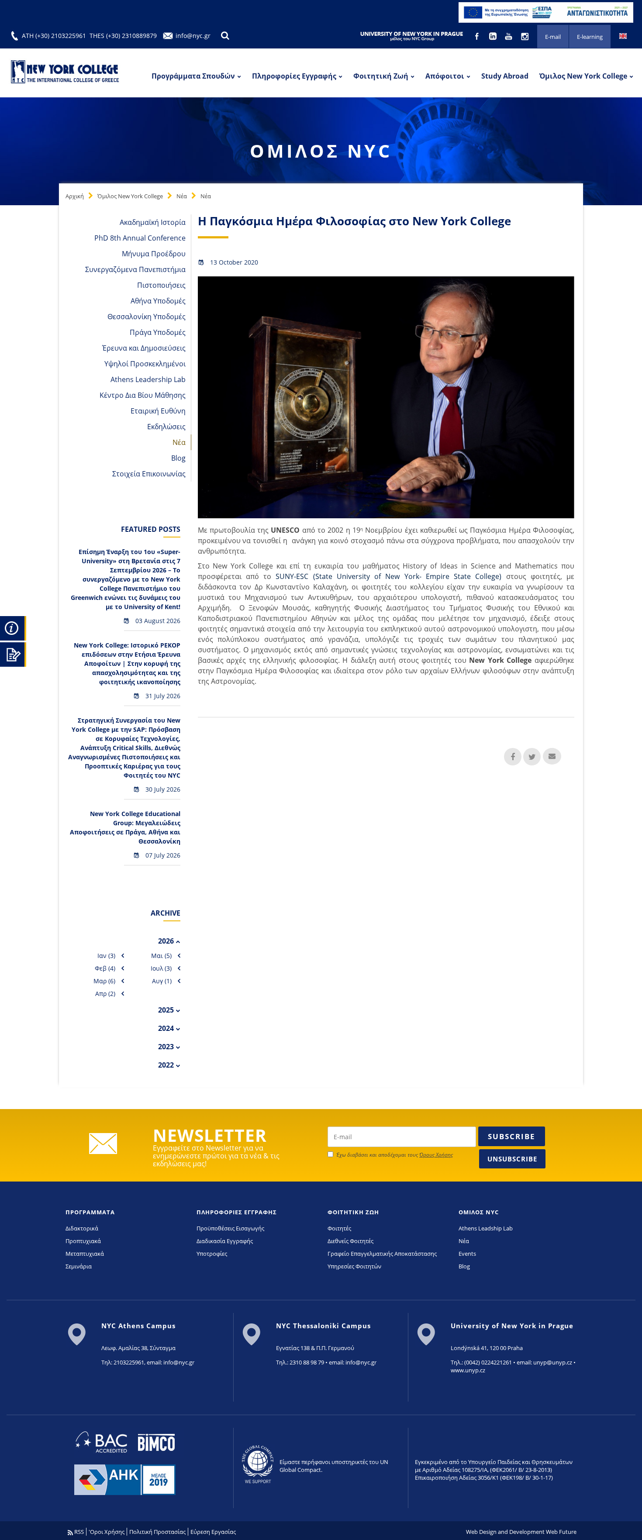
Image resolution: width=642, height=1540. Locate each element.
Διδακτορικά (82, 1228)
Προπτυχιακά (83, 1241)
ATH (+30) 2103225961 (54, 35)
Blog (178, 458)
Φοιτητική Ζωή (380, 76)
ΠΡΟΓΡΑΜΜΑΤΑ (90, 1212)
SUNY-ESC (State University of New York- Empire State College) (391, 576)
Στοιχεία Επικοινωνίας (149, 474)
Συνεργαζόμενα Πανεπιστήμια (135, 269)
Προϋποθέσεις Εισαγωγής (230, 1228)
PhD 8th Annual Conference (140, 238)
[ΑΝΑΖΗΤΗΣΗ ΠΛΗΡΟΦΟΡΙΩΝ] (13, 627)
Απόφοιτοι (444, 76)
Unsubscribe (512, 1158)
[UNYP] (411, 35)
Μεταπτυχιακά (85, 1253)
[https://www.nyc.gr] (65, 72)
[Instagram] (525, 35)
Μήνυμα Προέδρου (154, 253)
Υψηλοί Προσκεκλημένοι (145, 364)
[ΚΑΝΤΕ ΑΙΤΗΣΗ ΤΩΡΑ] (13, 653)
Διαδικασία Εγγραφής (225, 1241)
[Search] (225, 35)
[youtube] (510, 35)
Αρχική (75, 196)
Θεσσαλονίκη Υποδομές (146, 316)
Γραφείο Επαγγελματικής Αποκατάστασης (382, 1253)
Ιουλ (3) (161, 968)
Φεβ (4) (105, 968)
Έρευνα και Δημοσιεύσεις (144, 348)
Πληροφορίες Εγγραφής (294, 76)
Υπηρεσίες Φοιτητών (354, 1266)
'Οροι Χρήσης (106, 1532)
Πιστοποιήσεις (161, 285)
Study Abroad (504, 76)
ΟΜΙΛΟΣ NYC (479, 1212)
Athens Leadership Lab (148, 379)
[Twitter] (532, 756)
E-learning (590, 37)
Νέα (181, 196)
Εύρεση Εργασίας (213, 1532)
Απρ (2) (105, 993)
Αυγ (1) (162, 981)
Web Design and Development (505, 1532)
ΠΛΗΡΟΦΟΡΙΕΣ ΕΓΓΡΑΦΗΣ (237, 1212)
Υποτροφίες (212, 1253)
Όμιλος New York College (583, 76)
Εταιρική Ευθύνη (158, 411)
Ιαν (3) (106, 955)
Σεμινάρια (79, 1266)
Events (467, 1253)
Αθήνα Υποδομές (158, 301)
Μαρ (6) (104, 981)
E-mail (553, 37)
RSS (78, 1532)
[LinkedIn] (494, 35)
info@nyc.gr (193, 35)
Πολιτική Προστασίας (157, 1532)
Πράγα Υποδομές (158, 332)
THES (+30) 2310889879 (123, 35)
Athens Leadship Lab (486, 1228)
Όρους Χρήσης (436, 1154)
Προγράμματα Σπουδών (193, 76)
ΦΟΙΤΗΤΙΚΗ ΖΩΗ (353, 1212)
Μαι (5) (161, 955)
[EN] (623, 35)
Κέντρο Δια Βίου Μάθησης (143, 395)
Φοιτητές (339, 1228)
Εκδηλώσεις (166, 426)
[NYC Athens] (546, 12)
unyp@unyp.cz (552, 1362)
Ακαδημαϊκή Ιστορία (153, 222)
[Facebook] (477, 35)
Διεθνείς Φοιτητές (350, 1241)
